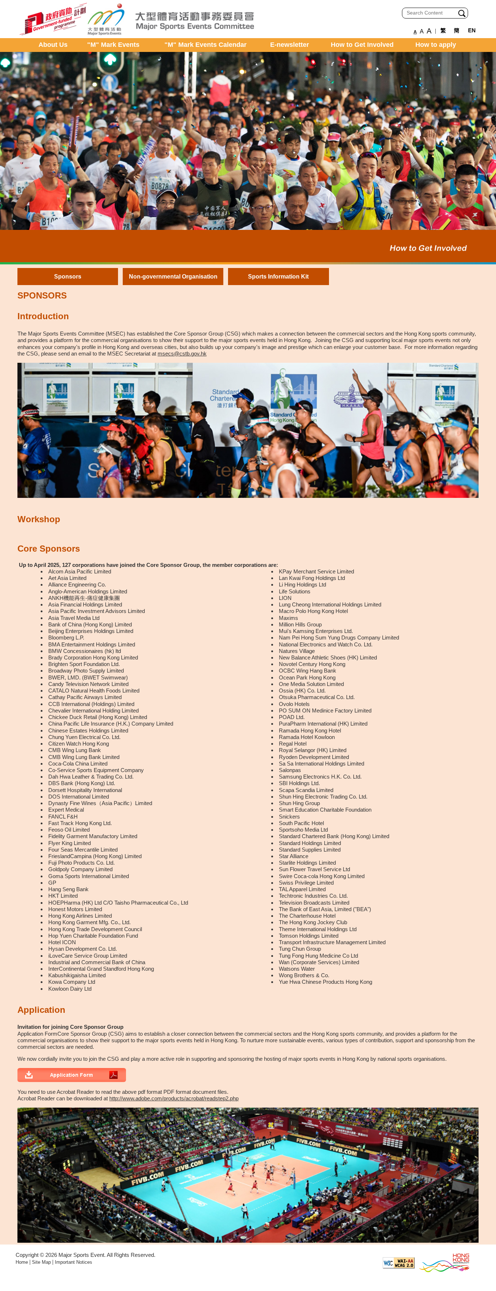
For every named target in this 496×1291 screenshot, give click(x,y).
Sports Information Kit (278, 276)
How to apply (435, 44)
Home (22, 1262)
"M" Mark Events (113, 44)
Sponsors (67, 276)
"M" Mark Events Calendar (205, 44)
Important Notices (73, 1262)
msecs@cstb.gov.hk (182, 353)
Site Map (41, 1262)
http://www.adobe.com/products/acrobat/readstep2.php (174, 1098)
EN (472, 30)
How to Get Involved (362, 44)
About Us (53, 44)
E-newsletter (289, 44)
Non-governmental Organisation (173, 276)
